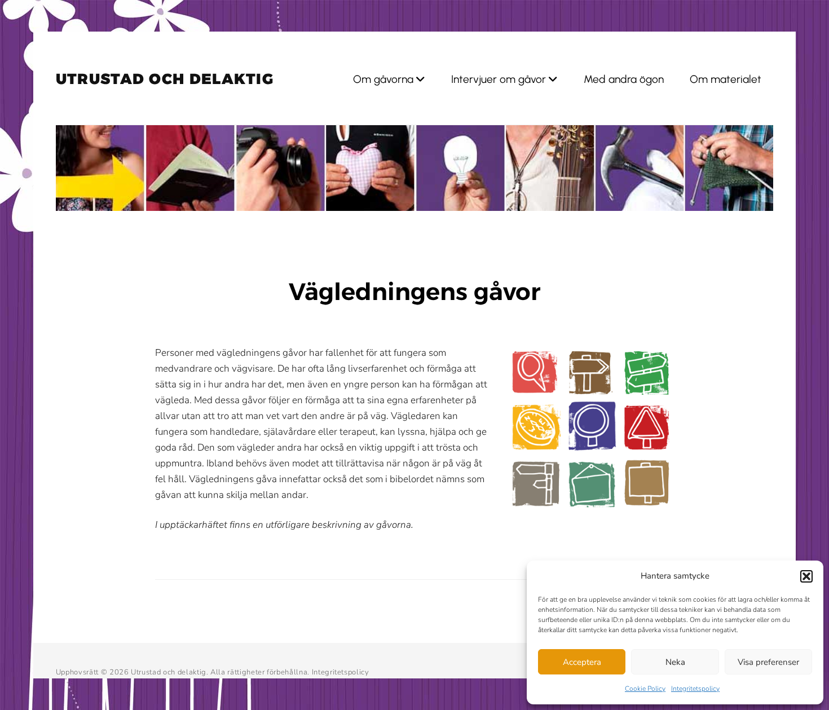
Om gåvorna (383, 79)
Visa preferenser (768, 662)
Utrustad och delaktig (165, 79)
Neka (675, 662)
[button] (806, 576)
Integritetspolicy (695, 688)
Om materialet (725, 79)
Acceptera (582, 662)
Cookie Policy (645, 688)
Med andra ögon (624, 79)
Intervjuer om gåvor (498, 79)
